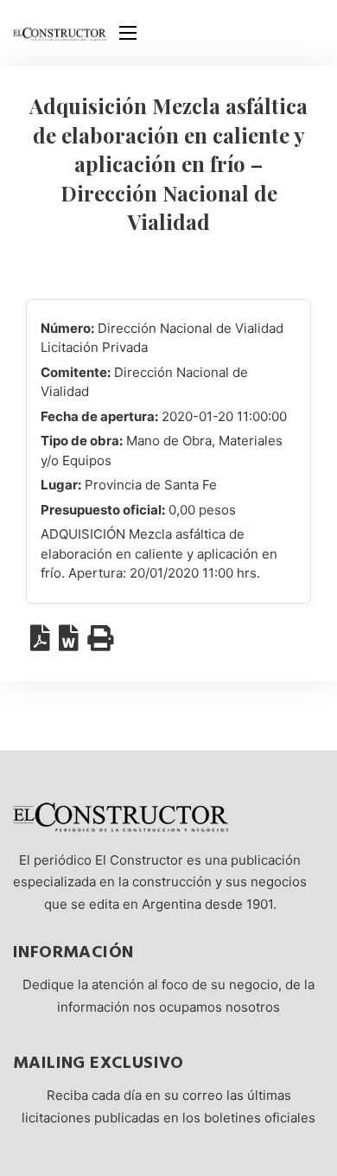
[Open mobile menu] (128, 33)
